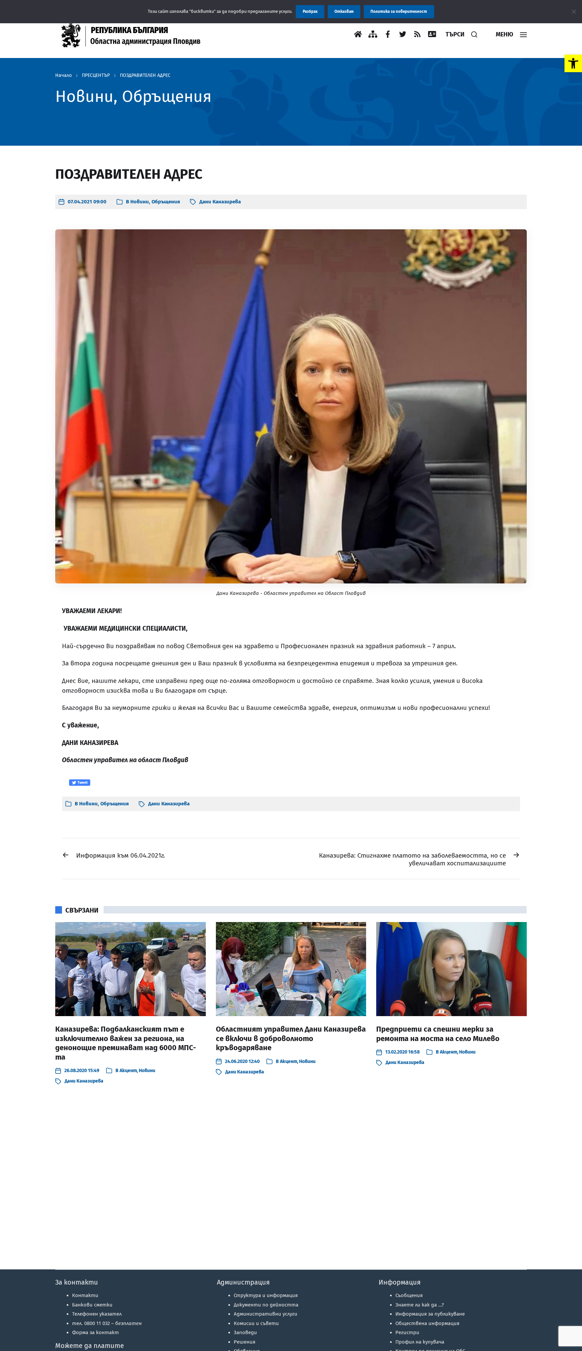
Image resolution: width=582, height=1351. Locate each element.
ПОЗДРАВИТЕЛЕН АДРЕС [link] (145, 75)
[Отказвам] (573, 11)
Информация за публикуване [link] (430, 1314)
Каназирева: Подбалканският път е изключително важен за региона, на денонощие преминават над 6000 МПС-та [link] (125, 1043)
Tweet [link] (82, 782)
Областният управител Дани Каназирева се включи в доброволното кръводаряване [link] (291, 1038)
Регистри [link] (407, 1332)
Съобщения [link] (409, 1295)
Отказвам (344, 11)
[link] (573, 63)
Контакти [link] (85, 1295)
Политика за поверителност (398, 11)
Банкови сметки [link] (92, 1305)
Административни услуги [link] (265, 1314)
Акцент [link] (128, 1070)
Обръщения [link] (166, 202)
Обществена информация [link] (427, 1323)
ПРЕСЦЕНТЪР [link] (96, 75)
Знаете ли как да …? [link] (419, 1305)
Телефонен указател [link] (97, 1314)
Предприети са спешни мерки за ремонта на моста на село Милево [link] (437, 1034)
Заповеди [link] (245, 1332)
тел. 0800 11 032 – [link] (107, 1323)
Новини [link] (139, 202)
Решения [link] (244, 1342)
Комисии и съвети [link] (256, 1323)
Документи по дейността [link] (266, 1305)
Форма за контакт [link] (95, 1332)
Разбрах (310, 11)
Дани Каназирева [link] (220, 202)
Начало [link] (63, 75)
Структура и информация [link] (266, 1295)
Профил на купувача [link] (419, 1342)
